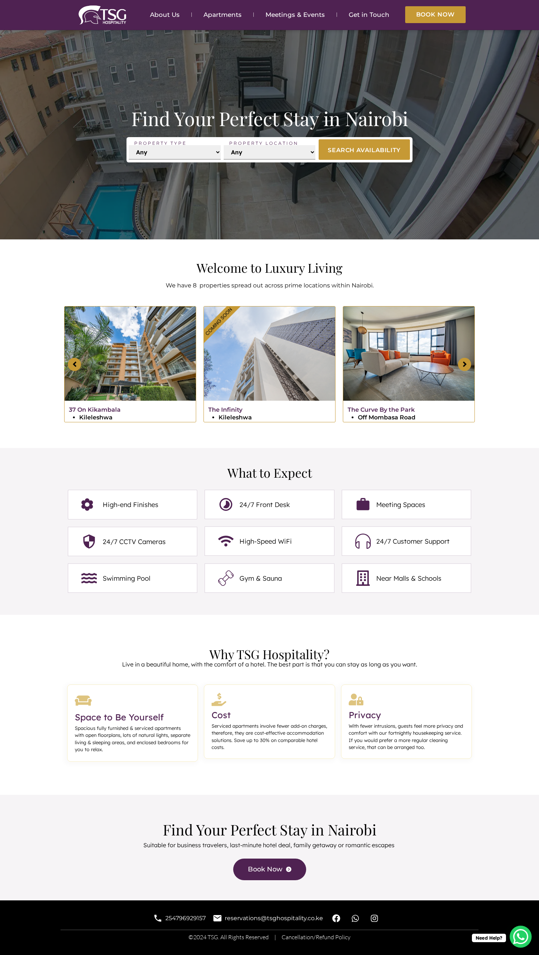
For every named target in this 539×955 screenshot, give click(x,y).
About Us (165, 14)
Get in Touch (369, 14)
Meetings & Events (295, 14)
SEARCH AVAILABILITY (364, 150)
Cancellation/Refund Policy (316, 937)
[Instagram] (374, 918)
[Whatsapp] (355, 918)
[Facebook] (336, 918)
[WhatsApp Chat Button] (521, 937)
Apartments (222, 14)
